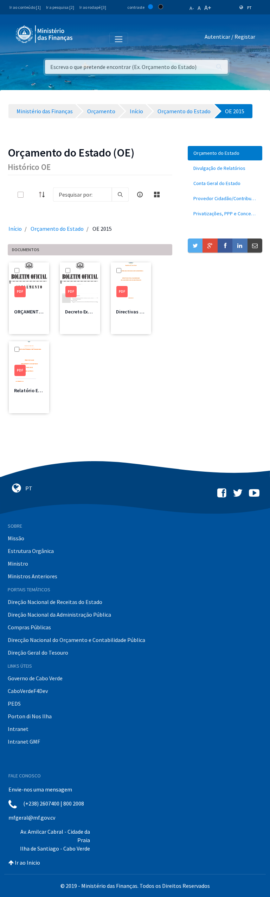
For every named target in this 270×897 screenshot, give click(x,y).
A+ (207, 8)
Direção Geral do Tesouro (38, 652)
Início (15, 228)
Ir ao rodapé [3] (92, 7)
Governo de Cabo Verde (35, 678)
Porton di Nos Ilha (30, 716)
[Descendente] (44, 194)
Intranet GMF (24, 741)
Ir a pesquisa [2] (60, 7)
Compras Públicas (29, 627)
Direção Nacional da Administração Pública (59, 614)
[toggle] (32, 195)
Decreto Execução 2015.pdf (94, 311)
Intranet (18, 728)
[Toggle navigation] (84, 38)
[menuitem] (225, 153)
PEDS (14, 703)
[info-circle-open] (140, 194)
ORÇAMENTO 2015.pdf (38, 311)
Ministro (18, 563)
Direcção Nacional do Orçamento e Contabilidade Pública (76, 639)
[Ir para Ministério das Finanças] (45, 34)
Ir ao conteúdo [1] (25, 7)
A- (191, 8)
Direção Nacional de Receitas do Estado (55, 601)
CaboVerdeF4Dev (28, 690)
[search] (120, 194)
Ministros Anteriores (32, 576)
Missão (16, 538)
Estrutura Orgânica (31, 550)
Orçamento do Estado (57, 228)
